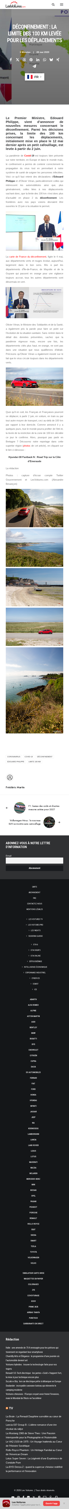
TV (11, 1408)
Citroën (33, 1055)
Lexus (33, 1151)
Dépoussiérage (35, 961)
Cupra (33, 1061)
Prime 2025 (33, 1307)
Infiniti (33, 1106)
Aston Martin (33, 1016)
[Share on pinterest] (31, 59)
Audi (33, 1022)
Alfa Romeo (33, 1005)
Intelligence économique (35, 967)
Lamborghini (33, 1134)
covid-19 (29, 757)
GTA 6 (35, 944)
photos (26, 445)
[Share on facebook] (11, 59)
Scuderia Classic (35, 936)
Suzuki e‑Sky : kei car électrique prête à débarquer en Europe (33, 1381)
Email (8, 856)
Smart (33, 1241)
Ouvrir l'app (51, 1503)
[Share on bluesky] (51, 59)
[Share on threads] (24, 59)
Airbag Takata (33, 1312)
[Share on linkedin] (37, 59)
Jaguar (33, 1112)
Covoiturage (33, 1295)
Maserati (33, 1162)
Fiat (33, 1083)
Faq (34, 898)
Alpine (33, 1011)
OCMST (36, 984)
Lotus (33, 1156)
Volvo (33, 1263)
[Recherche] (52, 4)
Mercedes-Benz (33, 1179)
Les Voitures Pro (35, 925)
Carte (34, 887)
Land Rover (33, 1145)
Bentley (33, 1027)
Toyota (33, 1252)
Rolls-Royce (33, 1224)
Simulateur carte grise (33, 1273)
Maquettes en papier (33, 1279)
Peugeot (33, 1207)
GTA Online (36, 956)
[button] (61, 4)
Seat (33, 1229)
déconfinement (44, 757)
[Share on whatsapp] (44, 59)
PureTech (33, 1318)
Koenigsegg (33, 1128)
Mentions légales (34, 909)
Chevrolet (33, 1050)
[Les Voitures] (16, 4)
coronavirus (13, 757)
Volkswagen (33, 1257)
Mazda (33, 1168)
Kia (33, 1123)
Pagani (33, 1201)
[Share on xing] (58, 59)
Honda (33, 1095)
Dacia (33, 1067)
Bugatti (33, 1039)
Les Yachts (35, 930)
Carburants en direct (33, 1324)
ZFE (33, 1290)
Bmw (33, 1033)
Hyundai (33, 1100)
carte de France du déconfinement (27, 256)
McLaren (33, 1173)
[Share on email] (34, 66)
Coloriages (33, 1284)
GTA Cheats (35, 950)
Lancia (33, 1140)
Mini (33, 1185)
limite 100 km (35, 762)
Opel (33, 1196)
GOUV (33, 1301)
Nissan (33, 1190)
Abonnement (34, 892)
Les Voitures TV (36, 919)
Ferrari (33, 1078)
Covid (27, 155)
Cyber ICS (36, 978)
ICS (35, 989)
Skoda (33, 1235)
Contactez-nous (34, 904)
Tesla (33, 1246)
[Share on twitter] (17, 59)
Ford (33, 1089)
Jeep (33, 1117)
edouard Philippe (15, 762)
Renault (33, 1218)
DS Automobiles (33, 1072)
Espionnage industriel (36, 973)
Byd (33, 1044)
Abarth (33, 999)
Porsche (33, 1213)
